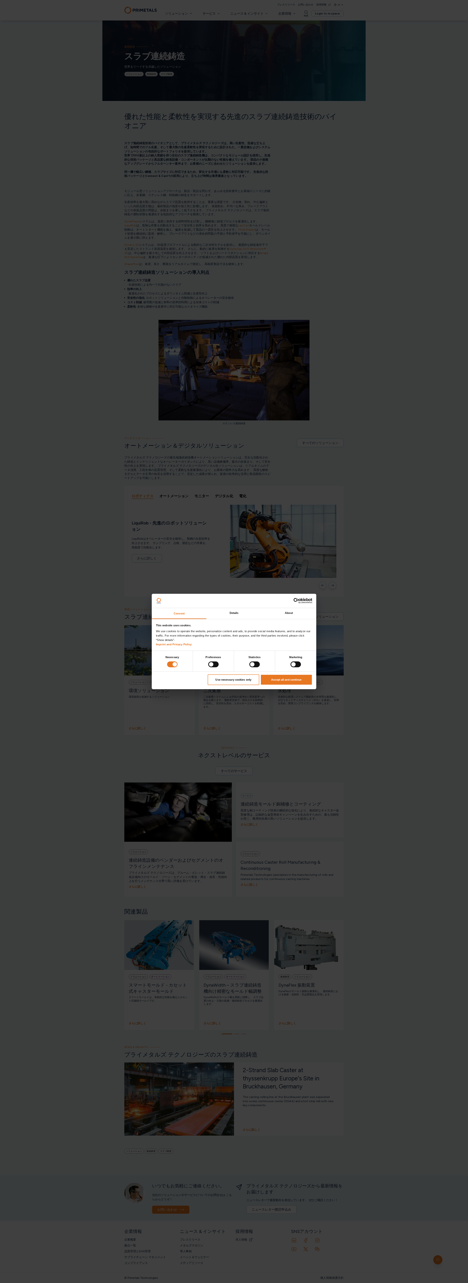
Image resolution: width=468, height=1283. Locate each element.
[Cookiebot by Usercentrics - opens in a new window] (296, 600)
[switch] (213, 664)
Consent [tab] (179, 613)
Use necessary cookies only (233, 679)
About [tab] (289, 612)
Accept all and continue (286, 679)
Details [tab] (234, 612)
